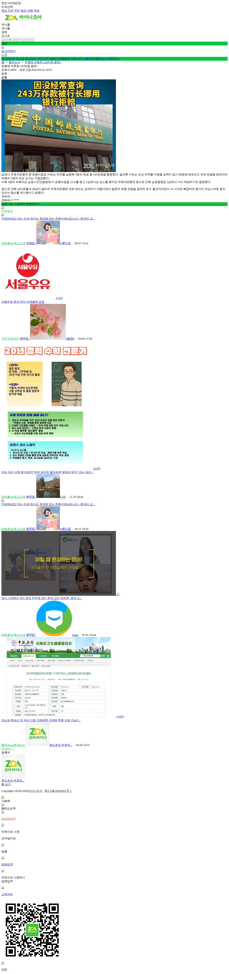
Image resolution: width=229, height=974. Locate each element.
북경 (23, 10)
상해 (30, 10)
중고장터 (30, 58)
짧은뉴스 (101, 58)
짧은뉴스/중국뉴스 (13, 745)
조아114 (10, 58)
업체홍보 (64, 58)
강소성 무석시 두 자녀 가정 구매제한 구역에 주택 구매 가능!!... (41, 720)
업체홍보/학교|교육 (13, 243)
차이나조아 (35, 790)
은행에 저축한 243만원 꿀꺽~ (43, 62)
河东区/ (31, 243)
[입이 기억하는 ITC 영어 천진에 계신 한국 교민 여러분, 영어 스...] (60, 594)
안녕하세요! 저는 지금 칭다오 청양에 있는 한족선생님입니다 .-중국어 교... (48, 218)
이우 (11, 10)
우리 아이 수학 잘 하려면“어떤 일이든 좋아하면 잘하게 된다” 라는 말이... (47, 472)
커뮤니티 (76, 58)
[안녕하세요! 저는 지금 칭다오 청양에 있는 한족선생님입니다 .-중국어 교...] (2, 215)
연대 (36, 10)
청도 (4, 10)
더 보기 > (7, 748)
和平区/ (24, 338)
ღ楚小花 (65, 243)
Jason (75, 635)
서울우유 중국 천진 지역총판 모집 (22, 301)
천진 (17, 10)
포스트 (20, 58)
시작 (63, 496)
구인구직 (43, 58)
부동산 (53, 58)
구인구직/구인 (10, 338)
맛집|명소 (113, 58)
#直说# (70, 338)
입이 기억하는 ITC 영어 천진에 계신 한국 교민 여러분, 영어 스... (41, 598)
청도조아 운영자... (60, 745)
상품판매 (88, 58)
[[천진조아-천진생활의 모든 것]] (23, 21)
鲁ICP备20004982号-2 (58, 790)
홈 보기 (6, 784)
